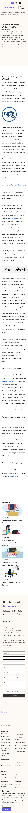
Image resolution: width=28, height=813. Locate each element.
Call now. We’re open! (10, 7)
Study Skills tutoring (6, 745)
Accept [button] (6, 809)
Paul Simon (21, 185)
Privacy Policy (7, 806)
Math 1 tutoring (5, 736)
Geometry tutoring (20, 751)
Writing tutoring (5, 739)
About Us (3, 774)
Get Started (22, 7)
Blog (10, 12)
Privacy (17, 787)
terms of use (17, 691)
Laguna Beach (18, 765)
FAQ (16, 774)
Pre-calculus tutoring (21, 745)
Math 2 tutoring (19, 734)
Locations (17, 784)
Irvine (2, 762)
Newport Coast (19, 762)
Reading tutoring (5, 742)
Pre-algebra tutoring (20, 748)
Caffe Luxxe (13, 218)
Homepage (4, 12)
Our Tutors (4, 777)
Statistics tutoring (20, 742)
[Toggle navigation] (2, 2)
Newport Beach (5, 765)
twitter (12, 476)
